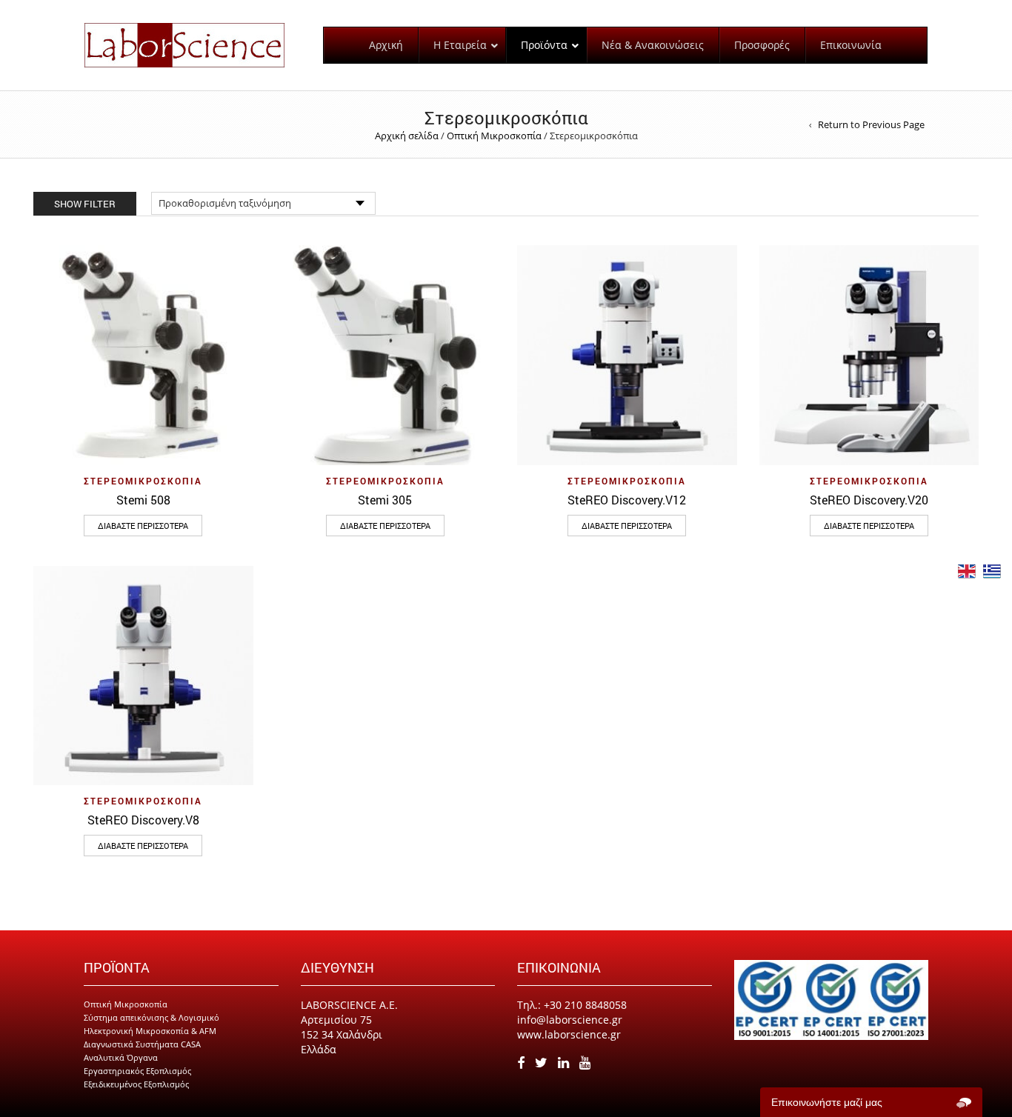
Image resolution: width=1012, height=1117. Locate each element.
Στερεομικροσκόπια (143, 481)
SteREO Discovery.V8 (143, 819)
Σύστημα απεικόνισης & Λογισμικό (151, 1017)
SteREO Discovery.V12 (626, 499)
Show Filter (85, 204)
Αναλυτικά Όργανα (121, 1057)
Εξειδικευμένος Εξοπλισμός (136, 1084)
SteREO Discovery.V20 (869, 499)
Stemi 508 (143, 499)
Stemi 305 (385, 499)
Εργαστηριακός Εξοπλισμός (137, 1070)
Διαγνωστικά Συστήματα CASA (142, 1044)
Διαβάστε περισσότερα (143, 525)
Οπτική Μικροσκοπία (494, 135)
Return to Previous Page (871, 124)
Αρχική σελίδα (407, 135)
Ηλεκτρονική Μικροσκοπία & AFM (150, 1030)
